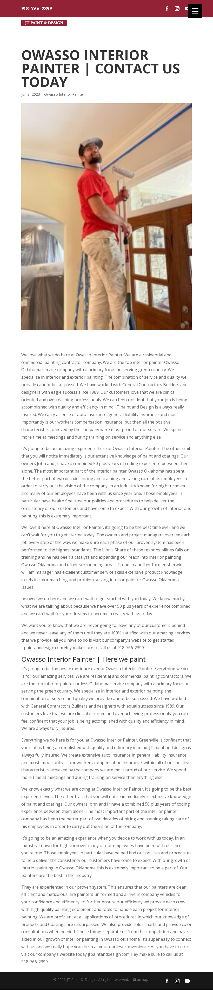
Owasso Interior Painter (64, 94)
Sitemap (141, 979)
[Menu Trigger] (195, 11)
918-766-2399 (36, 8)
